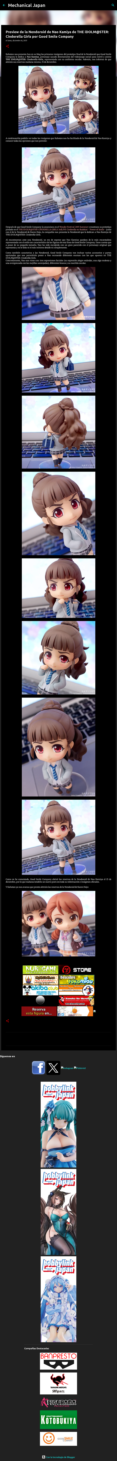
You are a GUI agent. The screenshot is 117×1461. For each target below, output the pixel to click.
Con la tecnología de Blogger (60, 1457)
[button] (7, 46)
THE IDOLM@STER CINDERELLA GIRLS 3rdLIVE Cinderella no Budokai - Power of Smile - (62, 229)
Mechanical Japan (26, 5)
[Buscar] (113, 5)
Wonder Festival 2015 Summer (73, 227)
